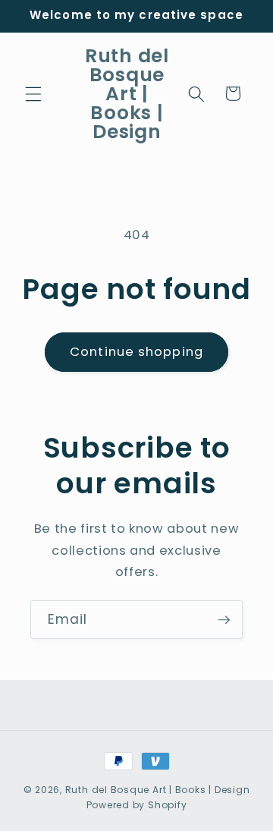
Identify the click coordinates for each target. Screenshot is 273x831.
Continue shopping (136, 351)
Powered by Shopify (136, 804)
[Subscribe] (224, 620)
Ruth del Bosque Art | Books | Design (157, 789)
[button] (33, 93)
